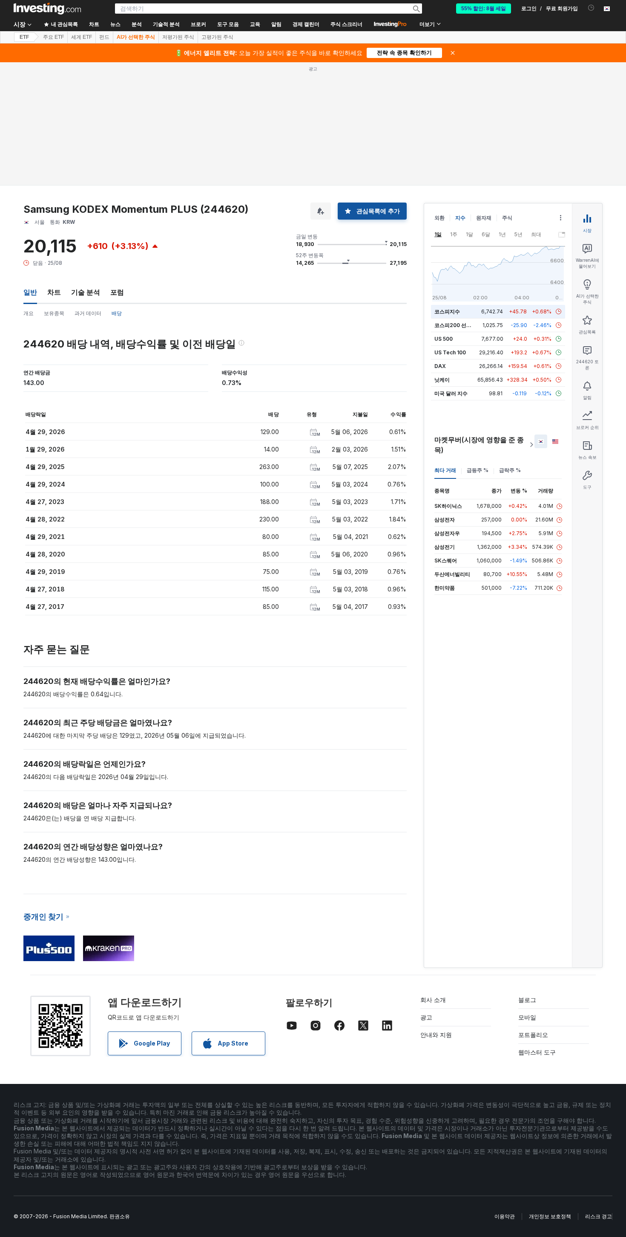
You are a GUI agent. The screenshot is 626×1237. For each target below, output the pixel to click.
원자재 (483, 217)
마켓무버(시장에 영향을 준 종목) (479, 444)
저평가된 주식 (178, 37)
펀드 (104, 37)
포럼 (117, 292)
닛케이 (442, 380)
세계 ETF (81, 37)
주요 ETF (53, 37)
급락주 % (510, 470)
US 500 (443, 339)
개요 (28, 313)
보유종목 (54, 313)
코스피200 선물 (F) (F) (461, 325)
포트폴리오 (533, 1034)
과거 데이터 (88, 313)
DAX (440, 366)
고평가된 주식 (217, 37)
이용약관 (504, 1216)
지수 (460, 217)
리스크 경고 (598, 1216)
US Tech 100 (450, 352)
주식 (507, 217)
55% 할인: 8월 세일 (483, 9)
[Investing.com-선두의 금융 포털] (47, 8)
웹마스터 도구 (537, 1052)
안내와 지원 (436, 1034)
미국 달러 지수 (451, 393)
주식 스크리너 (346, 24)
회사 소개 (433, 999)
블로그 (527, 999)
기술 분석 (85, 292)
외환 (439, 217)
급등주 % (477, 470)
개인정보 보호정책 (550, 1216)
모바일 (527, 1017)
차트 (54, 292)
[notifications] (591, 8)
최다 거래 (445, 470)
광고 (426, 1017)
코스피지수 (447, 311)
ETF (24, 37)
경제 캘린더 (306, 24)
